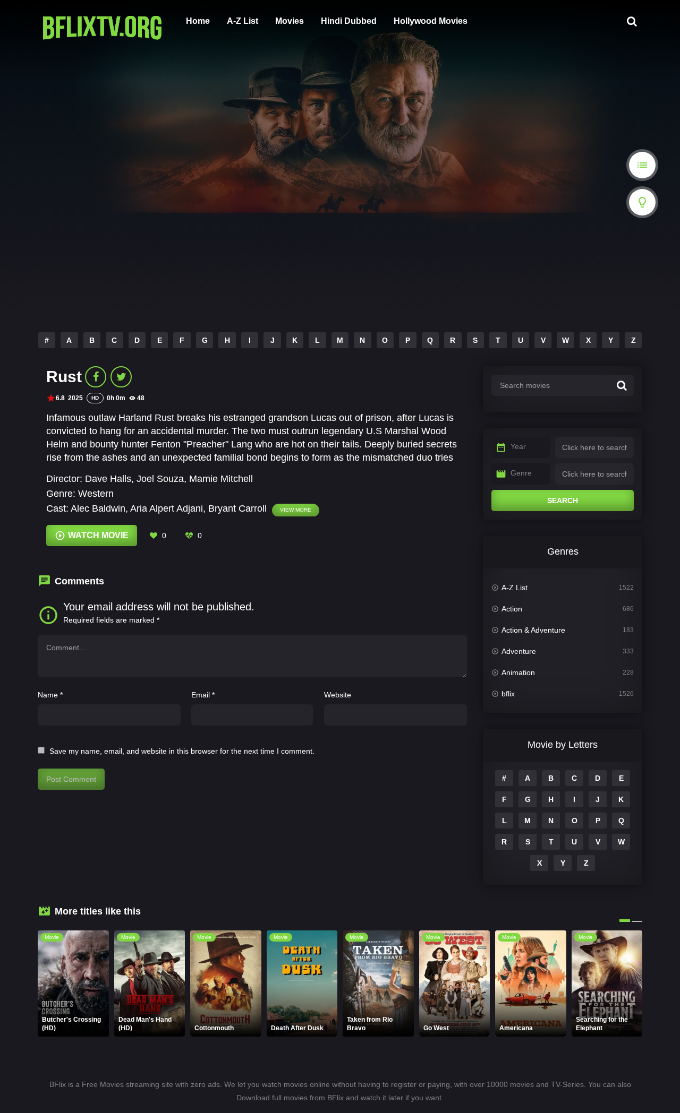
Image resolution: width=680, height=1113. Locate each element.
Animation (518, 672)
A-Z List (242, 20)
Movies (289, 20)
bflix (508, 693)
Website (337, 695)
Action (512, 609)
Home (198, 20)
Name (50, 695)
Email (203, 695)
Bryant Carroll (237, 508)
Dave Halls (108, 478)
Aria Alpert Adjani (166, 508)
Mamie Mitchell (221, 478)
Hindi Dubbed (349, 20)
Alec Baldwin (98, 508)
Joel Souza (160, 478)
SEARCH (562, 500)
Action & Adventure (533, 630)
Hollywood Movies (431, 20)
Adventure (519, 651)
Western (96, 493)
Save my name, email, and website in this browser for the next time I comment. (181, 751)
